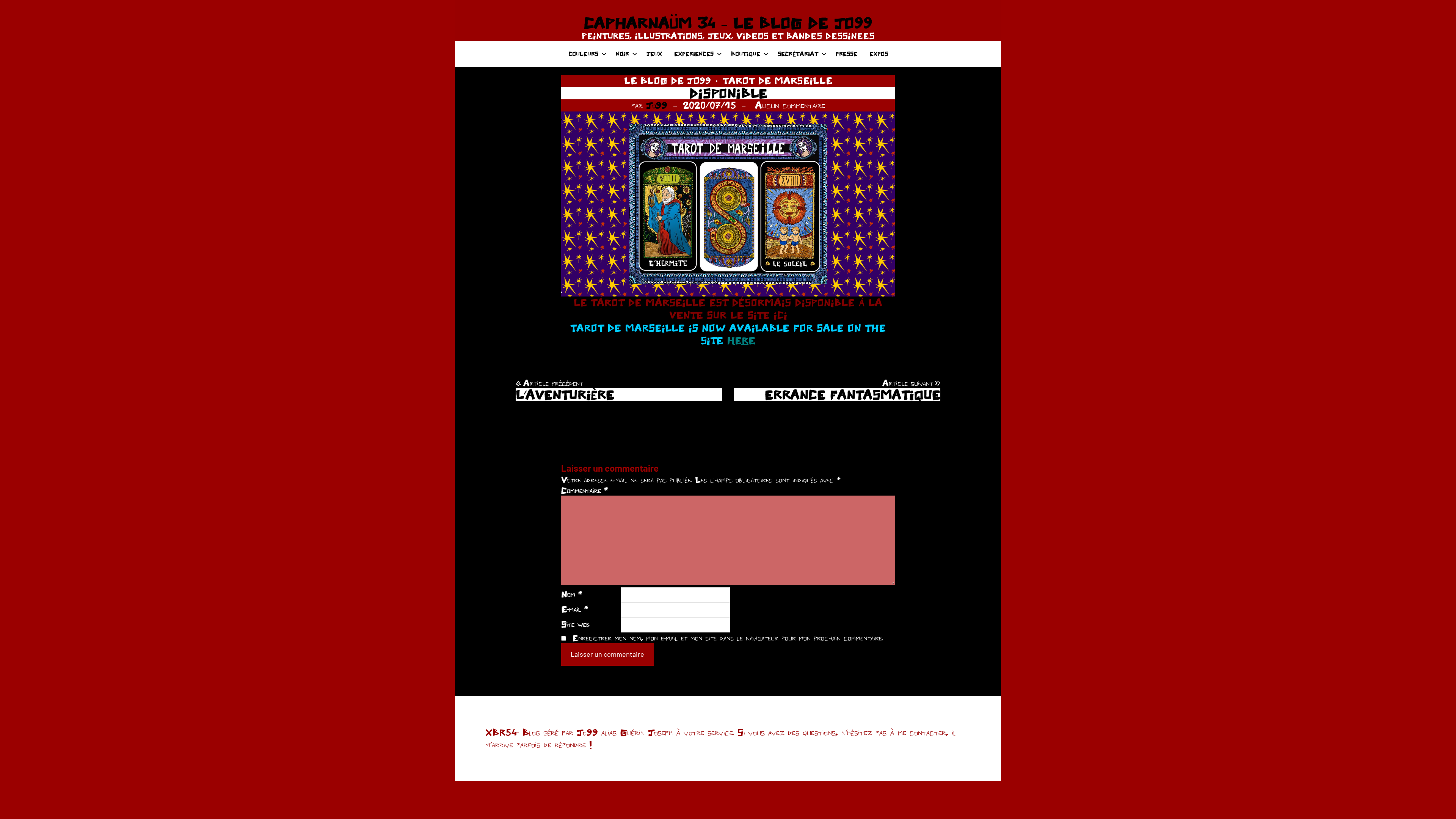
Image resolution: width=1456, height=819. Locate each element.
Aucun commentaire (790, 105)
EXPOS (878, 53)
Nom (571, 594)
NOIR (622, 53)
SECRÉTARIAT (798, 53)
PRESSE (846, 53)
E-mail (574, 609)
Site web (575, 624)
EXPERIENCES (694, 53)
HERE (741, 340)
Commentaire (584, 490)
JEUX (654, 53)
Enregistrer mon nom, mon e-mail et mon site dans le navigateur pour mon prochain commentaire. (727, 637)
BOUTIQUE (745, 53)
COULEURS (583, 53)
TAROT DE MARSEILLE (777, 80)
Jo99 (656, 105)
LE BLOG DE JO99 (667, 80)
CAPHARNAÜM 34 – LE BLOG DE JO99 (728, 23)
